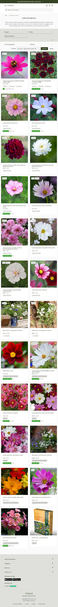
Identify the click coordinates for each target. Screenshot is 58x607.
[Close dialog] (55, 288)
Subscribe (42, 314)
